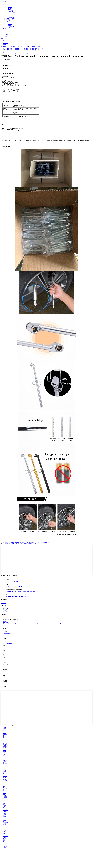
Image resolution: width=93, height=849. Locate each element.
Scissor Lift (10, 11)
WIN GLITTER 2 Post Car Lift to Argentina (17, 596)
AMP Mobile (5, 622)
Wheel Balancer (9, 15)
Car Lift (7, 5)
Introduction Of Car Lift (12, 582)
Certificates (5, 29)
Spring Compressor (9, 19)
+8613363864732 (6, 633)
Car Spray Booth (9, 21)
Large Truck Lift (11, 12)
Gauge (9, 25)
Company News (9, 33)
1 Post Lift (10, 7)
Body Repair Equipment (8, 623)
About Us (5, 28)
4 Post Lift (10, 9)
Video (4, 30)
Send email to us (4, 62)
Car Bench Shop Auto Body (49, 623)
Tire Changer (8, 13)
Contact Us (5, 36)
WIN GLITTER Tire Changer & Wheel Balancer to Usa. (20, 591)
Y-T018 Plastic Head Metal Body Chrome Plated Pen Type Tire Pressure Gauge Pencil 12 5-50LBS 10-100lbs (27, 542)
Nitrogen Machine (9, 20)
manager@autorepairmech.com (9, 643)
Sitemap (4, 621)
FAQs (4, 35)
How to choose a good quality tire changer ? (17, 586)
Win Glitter (5, 689)
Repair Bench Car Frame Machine (27, 623)
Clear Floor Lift (11, 10)
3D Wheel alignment (10, 17)
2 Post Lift (10, 8)
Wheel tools (8, 22)
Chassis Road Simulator (10, 18)
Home (4, 3)
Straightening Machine (39, 623)
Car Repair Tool (16, 623)
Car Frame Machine (60, 623)
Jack (9, 27)
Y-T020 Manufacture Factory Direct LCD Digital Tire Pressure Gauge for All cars (19, 543)
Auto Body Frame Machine (11, 16)
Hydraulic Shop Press (12, 26)
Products (5, 4)
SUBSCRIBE (3, 603)
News (4, 32)
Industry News (8, 34)
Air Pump (10, 24)
